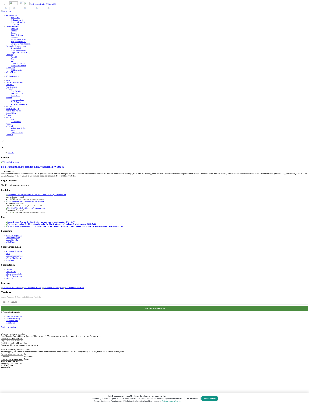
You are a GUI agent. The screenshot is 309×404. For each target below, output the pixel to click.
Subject (26, 359)
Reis (12, 119)
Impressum (10, 260)
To (25, 354)
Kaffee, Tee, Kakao (13, 111)
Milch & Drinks (17, 133)
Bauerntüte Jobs (12, 240)
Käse (12, 130)
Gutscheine (10, 85)
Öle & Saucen (16, 102)
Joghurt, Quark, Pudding (20, 128)
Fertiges (9, 115)
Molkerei (9, 126)
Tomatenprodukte (17, 100)
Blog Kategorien (7, 185)
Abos (8, 80)
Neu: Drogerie (11, 87)
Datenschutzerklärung (14, 256)
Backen (9, 106)
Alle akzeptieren (210, 398)
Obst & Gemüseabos (14, 276)
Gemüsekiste (11, 272)
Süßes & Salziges (12, 109)
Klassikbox (10, 278)
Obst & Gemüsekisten (14, 82)
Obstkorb (9, 269)
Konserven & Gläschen (19, 104)
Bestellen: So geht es (14, 236)
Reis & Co (10, 117)
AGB (8, 254)
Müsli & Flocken (17, 93)
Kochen (9, 98)
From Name (28, 357)
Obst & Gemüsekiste (14, 274)
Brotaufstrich (11, 113)
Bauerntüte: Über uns (14, 251)
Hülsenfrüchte (16, 122)
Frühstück (9, 89)
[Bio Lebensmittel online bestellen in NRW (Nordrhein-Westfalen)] (10, 162)
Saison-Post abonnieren (154, 308)
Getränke (9, 135)
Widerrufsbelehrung (13, 258)
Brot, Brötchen (16, 91)
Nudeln (8, 124)
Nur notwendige (192, 398)
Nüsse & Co (15, 96)
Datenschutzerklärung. (171, 401)
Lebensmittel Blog (13, 238)
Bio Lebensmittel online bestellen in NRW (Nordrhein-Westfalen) (32, 166)
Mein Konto (10, 242)
